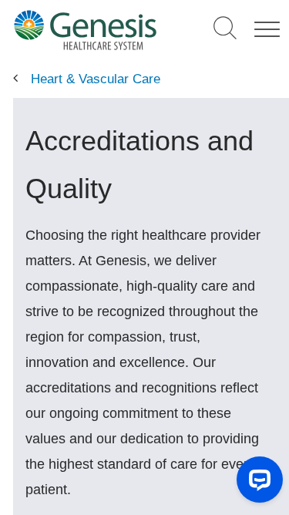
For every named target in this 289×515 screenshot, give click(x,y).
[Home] (85, 29)
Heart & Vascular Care (95, 79)
